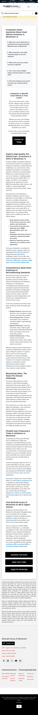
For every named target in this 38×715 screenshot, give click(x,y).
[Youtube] (16, 661)
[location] (37, 1)
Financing (23, 670)
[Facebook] (4, 661)
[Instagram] (8, 661)
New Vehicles (6, 673)
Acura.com (30, 679)
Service (13, 670)
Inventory (6, 670)
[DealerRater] (20, 661)
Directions (30, 676)
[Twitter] (12, 661)
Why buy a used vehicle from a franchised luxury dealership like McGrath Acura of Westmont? (19, 44)
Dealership (31, 670)
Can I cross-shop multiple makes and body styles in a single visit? (19, 73)
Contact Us (9, 643)
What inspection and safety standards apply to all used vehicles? (17, 54)
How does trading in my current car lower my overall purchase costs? (19, 83)
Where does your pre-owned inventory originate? (18, 63)
